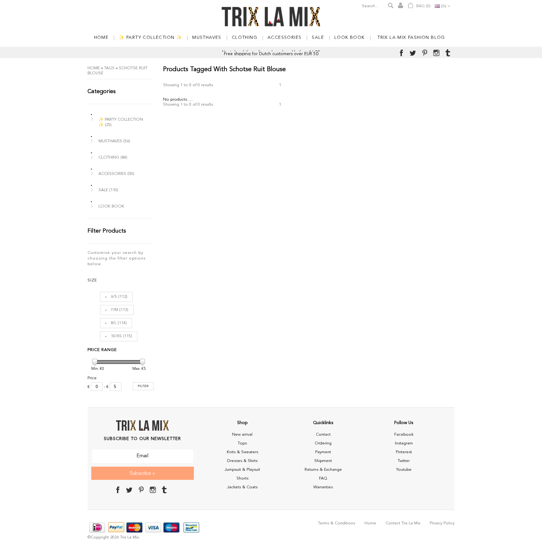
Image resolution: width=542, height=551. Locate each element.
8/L (113, 323)
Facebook (403, 435)
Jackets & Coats (242, 487)
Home (94, 68)
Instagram (404, 443)
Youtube (404, 470)
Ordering (323, 443)
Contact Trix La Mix (402, 523)
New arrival (242, 435)
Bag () (423, 6)
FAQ (323, 478)
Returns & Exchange (323, 470)
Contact (323, 435)
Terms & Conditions (336, 523)
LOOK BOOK (111, 206)
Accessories (116, 174)
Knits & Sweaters (242, 452)
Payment (323, 452)
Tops (242, 443)
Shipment (323, 461)
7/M (114, 310)
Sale (108, 190)
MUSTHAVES (114, 141)
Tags (109, 68)
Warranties (323, 487)
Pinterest (404, 452)
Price (92, 378)
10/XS (116, 336)
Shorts (242, 478)
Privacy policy (442, 523)
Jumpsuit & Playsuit (242, 470)
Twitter (404, 461)
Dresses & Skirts (242, 461)
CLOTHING (112, 157)
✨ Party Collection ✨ (120, 122)
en (443, 6)
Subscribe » (142, 473)
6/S (114, 297)
